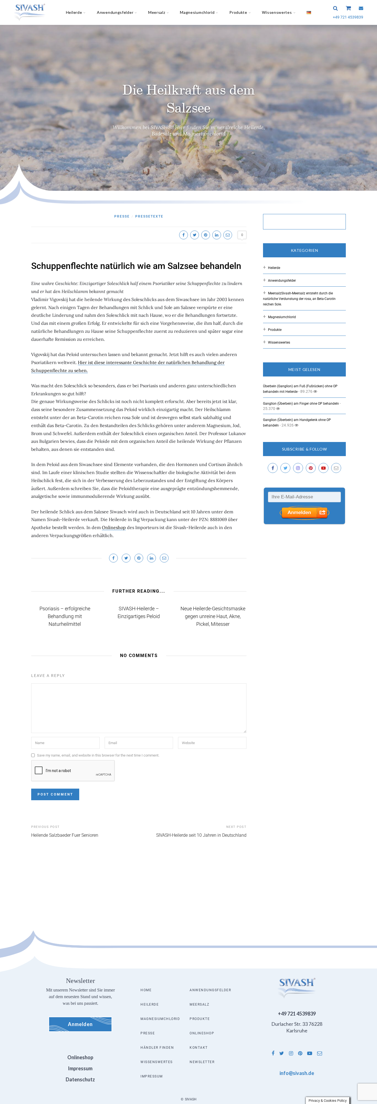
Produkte (238, 12)
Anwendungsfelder (115, 12)
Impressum (151, 1076)
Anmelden (80, 1024)
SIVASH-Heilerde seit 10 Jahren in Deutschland (201, 835)
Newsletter (202, 1062)
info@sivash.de (297, 1073)
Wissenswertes (277, 12)
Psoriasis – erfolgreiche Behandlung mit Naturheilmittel (64, 616)
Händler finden (157, 1048)
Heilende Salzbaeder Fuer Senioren (64, 835)
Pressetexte (149, 216)
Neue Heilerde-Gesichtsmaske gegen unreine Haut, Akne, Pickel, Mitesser (212, 616)
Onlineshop (114, 527)
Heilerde (74, 12)
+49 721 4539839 (348, 17)
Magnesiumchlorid (197, 12)
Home (146, 990)
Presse (122, 216)
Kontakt (199, 1048)
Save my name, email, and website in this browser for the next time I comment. (98, 755)
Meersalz (156, 12)
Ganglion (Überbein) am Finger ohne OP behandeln (301, 404)
